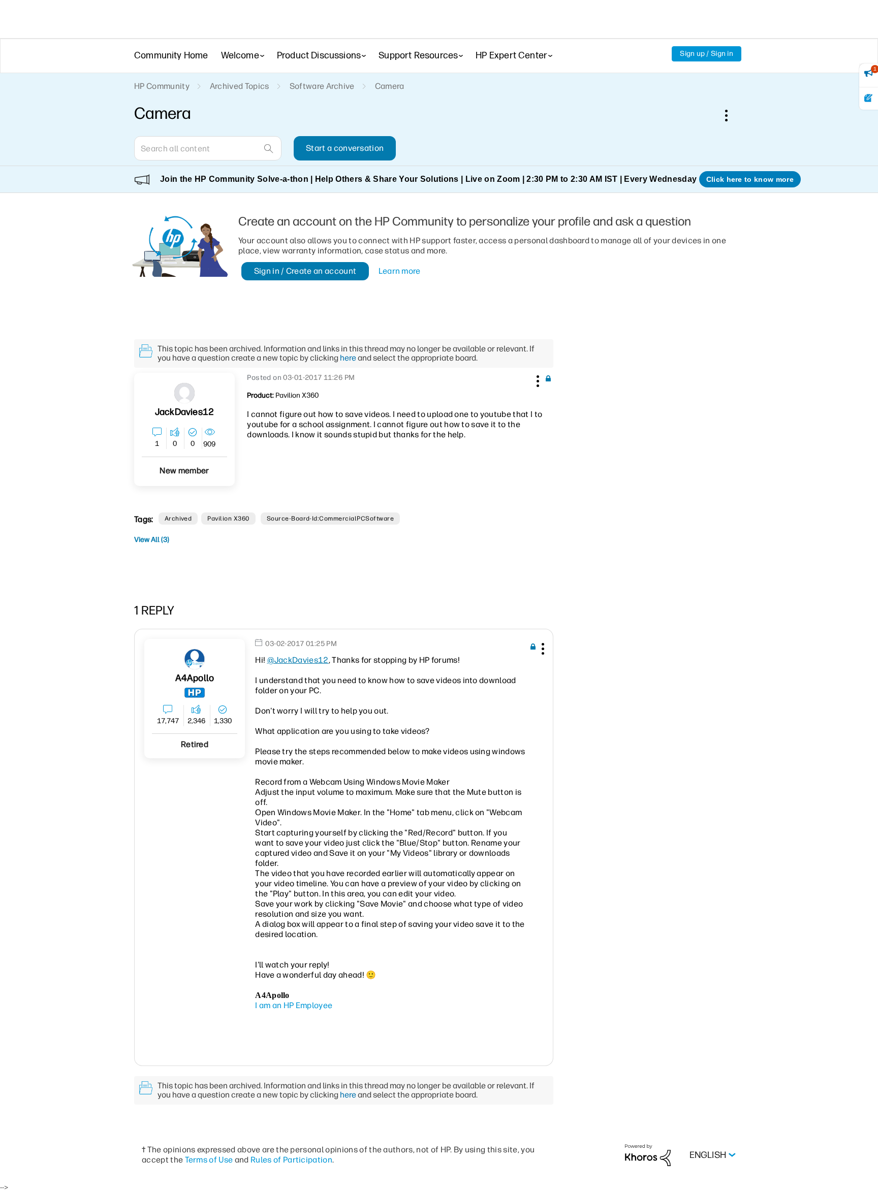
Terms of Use (209, 1160)
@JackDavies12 (298, 660)
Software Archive (322, 86)
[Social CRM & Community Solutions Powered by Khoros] (648, 1154)
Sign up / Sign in (706, 53)
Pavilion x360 (228, 518)
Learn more (400, 271)
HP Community (162, 86)
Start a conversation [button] (345, 148)
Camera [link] (389, 86)
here (348, 358)
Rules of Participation (291, 1160)
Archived (178, 518)
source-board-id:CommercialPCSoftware (330, 518)
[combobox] (207, 148)
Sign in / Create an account (305, 271)
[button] (536, 379)
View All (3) (151, 539)
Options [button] (731, 115)
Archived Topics (239, 86)
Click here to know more (750, 179)
